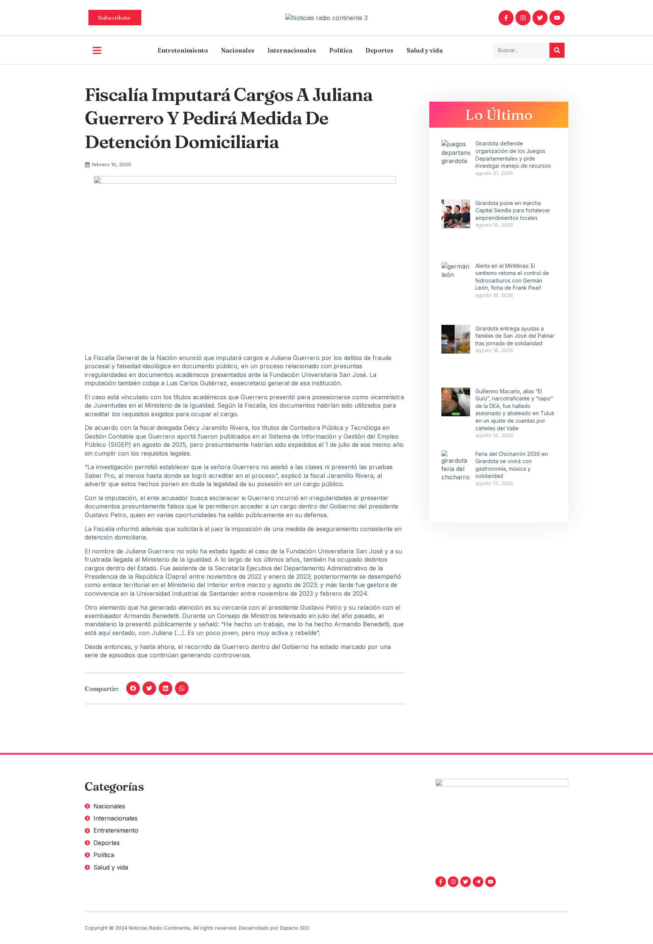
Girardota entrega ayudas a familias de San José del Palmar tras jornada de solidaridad (514, 335)
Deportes (379, 50)
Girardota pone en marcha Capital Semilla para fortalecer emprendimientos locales (512, 210)
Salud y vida (425, 50)
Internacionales (292, 50)
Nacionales (237, 50)
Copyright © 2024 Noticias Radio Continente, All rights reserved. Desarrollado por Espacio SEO (197, 928)
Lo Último (499, 115)
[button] (133, 688)
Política (340, 50)
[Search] (557, 50)
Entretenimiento (183, 50)
